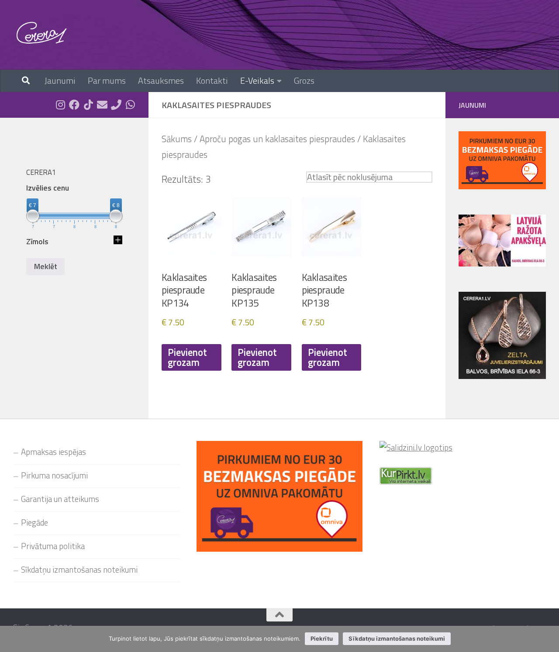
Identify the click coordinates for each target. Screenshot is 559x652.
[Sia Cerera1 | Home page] (41, 32)
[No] (548, 639)
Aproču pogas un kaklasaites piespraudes (277, 139)
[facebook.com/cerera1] (74, 104)
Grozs (304, 80)
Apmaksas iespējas (53, 452)
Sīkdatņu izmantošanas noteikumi (79, 569)
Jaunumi (60, 80)
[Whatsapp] (130, 104)
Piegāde (34, 522)
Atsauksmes (161, 80)
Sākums (177, 139)
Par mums (107, 80)
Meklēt (45, 266)
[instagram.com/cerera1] (60, 104)
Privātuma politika (53, 546)
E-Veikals (257, 80)
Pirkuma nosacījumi (54, 475)
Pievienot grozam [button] (187, 357)
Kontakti (212, 80)
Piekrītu (322, 638)
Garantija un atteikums (60, 499)
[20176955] (116, 104)
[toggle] (118, 241)
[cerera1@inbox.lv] (102, 104)
